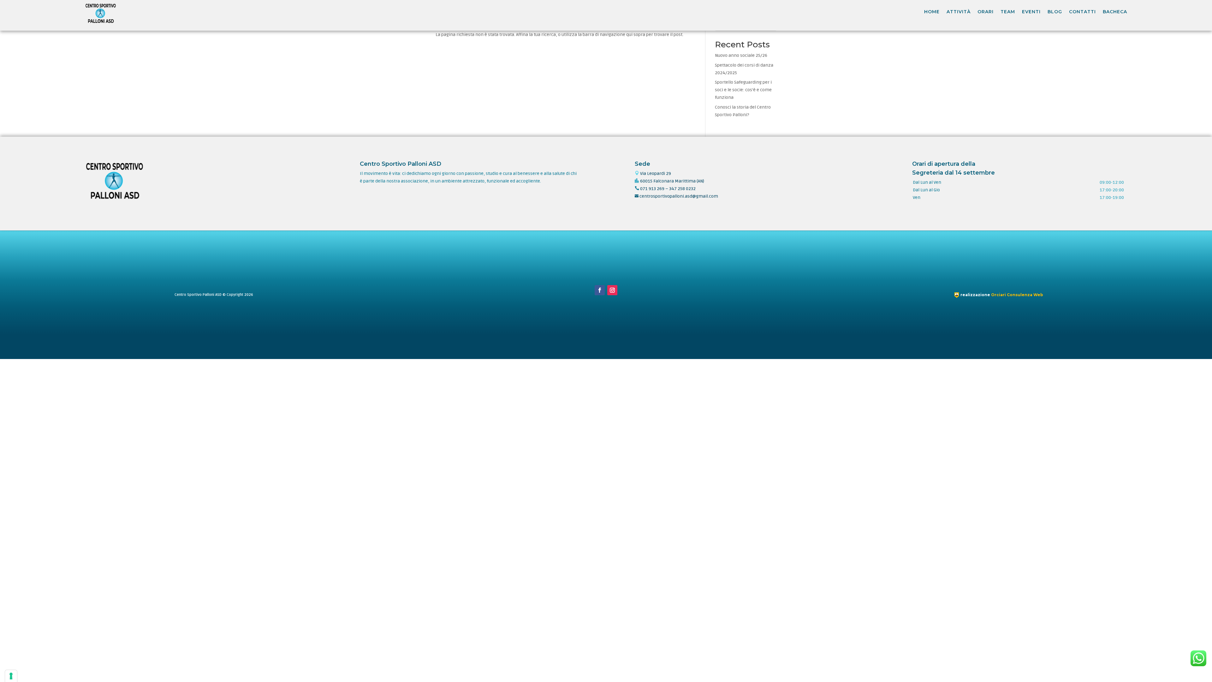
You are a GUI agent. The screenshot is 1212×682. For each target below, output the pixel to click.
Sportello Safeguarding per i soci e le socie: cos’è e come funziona (743, 90)
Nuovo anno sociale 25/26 (741, 55)
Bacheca (1115, 12)
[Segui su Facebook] (600, 290)
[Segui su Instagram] (612, 290)
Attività (959, 12)
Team (1008, 12)
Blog (1055, 12)
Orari (985, 12)
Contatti (1082, 12)
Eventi (1031, 12)
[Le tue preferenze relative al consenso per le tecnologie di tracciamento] (11, 676)
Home (932, 12)
